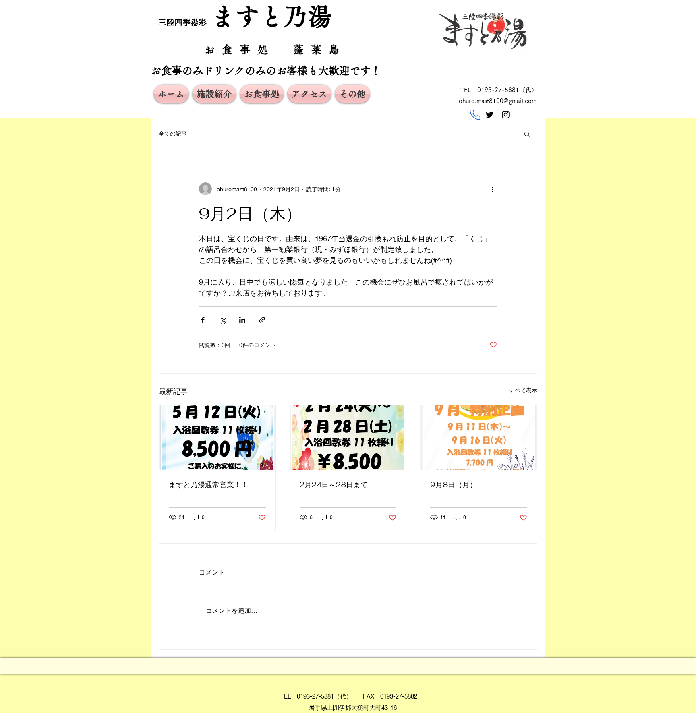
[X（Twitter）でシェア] (222, 320)
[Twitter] (490, 115)
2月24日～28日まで (334, 484)
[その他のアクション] (492, 189)
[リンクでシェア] (262, 320)
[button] (527, 133)
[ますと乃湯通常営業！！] (217, 437)
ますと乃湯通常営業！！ (209, 484)
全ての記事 (173, 133)
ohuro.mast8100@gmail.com (497, 101)
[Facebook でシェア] (203, 320)
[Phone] (475, 115)
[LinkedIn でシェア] (242, 320)
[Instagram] (506, 115)
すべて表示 (523, 389)
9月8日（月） (453, 484)
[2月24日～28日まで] (348, 437)
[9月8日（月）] (478, 437)
